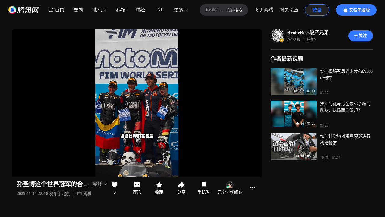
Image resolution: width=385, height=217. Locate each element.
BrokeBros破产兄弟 (308, 32)
